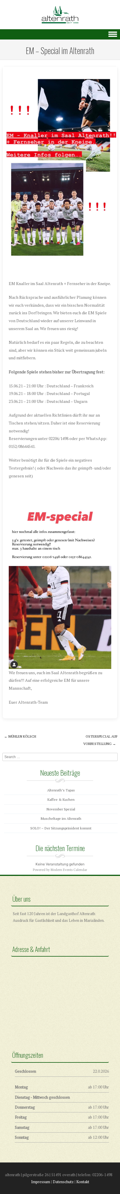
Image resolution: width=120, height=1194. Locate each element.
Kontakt (82, 1181)
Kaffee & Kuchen (61, 799)
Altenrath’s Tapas (61, 790)
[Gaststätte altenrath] (60, 14)
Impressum (40, 1181)
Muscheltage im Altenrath (61, 818)
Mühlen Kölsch (20, 736)
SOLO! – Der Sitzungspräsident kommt (60, 828)
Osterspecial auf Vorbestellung (100, 740)
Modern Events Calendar (69, 870)
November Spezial (61, 809)
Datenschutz (63, 1181)
